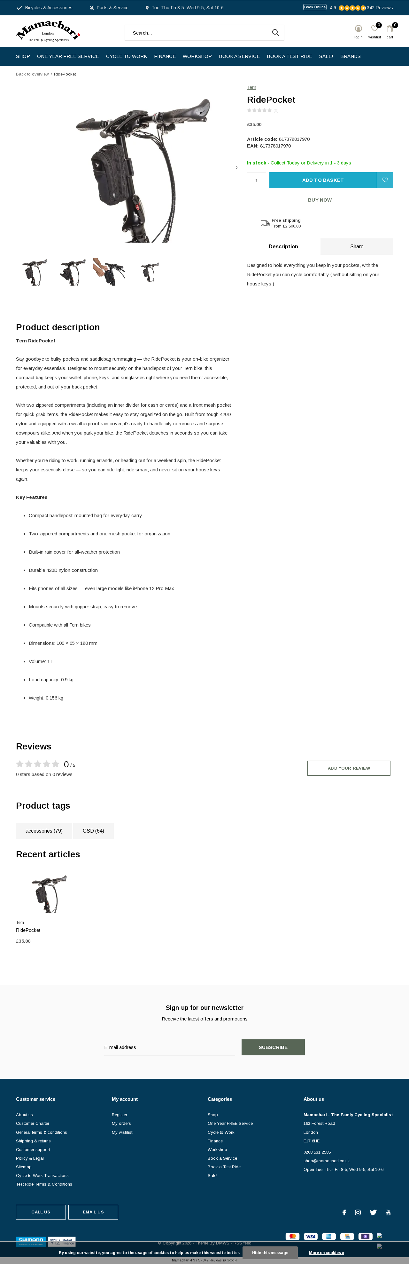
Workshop (197, 56)
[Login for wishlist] (385, 180)
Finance (165, 56)
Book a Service (239, 56)
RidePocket (28, 930)
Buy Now (320, 200)
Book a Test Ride (289, 56)
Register (119, 1114)
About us (24, 1114)
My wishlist (122, 1132)
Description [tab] (283, 246)
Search (275, 33)
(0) (276, 110)
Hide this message (270, 1253)
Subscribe (273, 1047)
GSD (93, 831)
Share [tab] (357, 246)
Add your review (349, 768)
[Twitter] (373, 1212)
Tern (251, 87)
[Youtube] (388, 1212)
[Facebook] (344, 1212)
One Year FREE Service (68, 56)
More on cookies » (326, 1253)
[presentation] (236, 167)
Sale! (326, 56)
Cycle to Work (126, 56)
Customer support (33, 1149)
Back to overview (32, 74)
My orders (121, 1123)
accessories (44, 831)
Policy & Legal (30, 1158)
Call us (40, 1212)
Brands (350, 56)
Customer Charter (32, 1123)
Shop (23, 56)
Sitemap (24, 1166)
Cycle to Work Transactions (42, 1175)
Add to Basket (323, 180)
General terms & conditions (41, 1132)
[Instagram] (358, 1212)
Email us (93, 1212)
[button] (32, 272)
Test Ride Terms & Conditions (44, 1184)
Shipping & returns (33, 1141)
